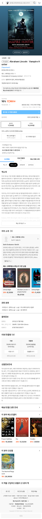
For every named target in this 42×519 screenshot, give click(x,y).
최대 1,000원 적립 (33, 117)
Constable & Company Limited (12, 76)
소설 (18, 307)
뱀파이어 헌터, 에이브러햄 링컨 (15, 80)
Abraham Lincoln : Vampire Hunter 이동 (23, 282)
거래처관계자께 (27, 506)
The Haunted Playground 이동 (8, 466)
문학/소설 (12, 307)
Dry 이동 (22, 431)
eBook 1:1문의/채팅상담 (20, 498)
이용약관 (11, 504)
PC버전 (13, 506)
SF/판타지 (24, 310)
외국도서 (5, 307)
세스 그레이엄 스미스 (8, 74)
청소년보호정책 (29, 504)
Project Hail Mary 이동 (8, 431)
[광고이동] (34, 3)
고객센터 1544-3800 (9, 496)
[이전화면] (2, 3)
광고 (24, 508)
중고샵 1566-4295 (33, 496)
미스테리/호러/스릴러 (27, 307)
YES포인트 (5, 105)
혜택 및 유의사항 (11, 356)
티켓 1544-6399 (22, 496)
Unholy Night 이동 (9, 282)
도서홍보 (19, 508)
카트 (39, 3)
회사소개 (19, 506)
